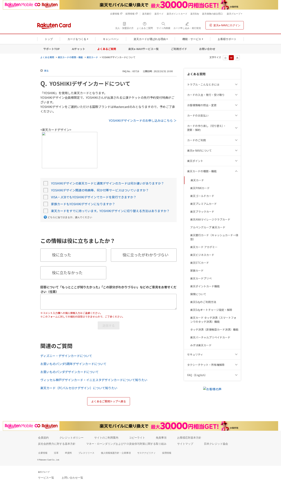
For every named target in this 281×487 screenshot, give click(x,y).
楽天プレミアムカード (203, 204)
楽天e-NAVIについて (199, 150)
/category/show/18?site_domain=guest (237, 128)
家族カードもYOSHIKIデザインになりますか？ (83, 204)
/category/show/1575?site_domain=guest (237, 115)
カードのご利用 (196, 140)
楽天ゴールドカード (202, 196)
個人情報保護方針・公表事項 (116, 453)
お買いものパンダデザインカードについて (69, 371)
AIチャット (78, 49)
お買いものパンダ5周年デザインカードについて (73, 363)
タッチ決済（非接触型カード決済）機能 (214, 329)
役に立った (61, 254)
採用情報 (166, 453)
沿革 (56, 453)
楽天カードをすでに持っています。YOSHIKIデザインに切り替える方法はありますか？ (110, 210)
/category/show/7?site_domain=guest (237, 150)
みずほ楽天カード (201, 345)
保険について (198, 294)
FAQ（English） (197, 375)
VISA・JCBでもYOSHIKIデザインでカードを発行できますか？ (93, 197)
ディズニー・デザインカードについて (66, 355)
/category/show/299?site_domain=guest (237, 354)
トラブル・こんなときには (203, 84)
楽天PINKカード (200, 188)
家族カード (197, 270)
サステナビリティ (146, 453)
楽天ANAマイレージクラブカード (210, 219)
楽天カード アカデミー (204, 247)
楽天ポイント (195, 161)
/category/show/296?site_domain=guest (237, 365)
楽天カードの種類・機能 (70, 57)
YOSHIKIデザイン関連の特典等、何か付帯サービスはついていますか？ (100, 190)
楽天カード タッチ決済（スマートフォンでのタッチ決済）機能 (213, 320)
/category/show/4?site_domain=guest (237, 161)
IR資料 (68, 453)
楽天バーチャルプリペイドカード (210, 337)
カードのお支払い (198, 115)
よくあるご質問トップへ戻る (108, 401)
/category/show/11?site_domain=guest (237, 84)
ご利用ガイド (179, 49)
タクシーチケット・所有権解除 (206, 365)
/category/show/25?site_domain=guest (237, 171)
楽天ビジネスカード (202, 255)
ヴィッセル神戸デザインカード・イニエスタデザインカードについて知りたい (93, 380)
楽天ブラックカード (202, 211)
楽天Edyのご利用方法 (203, 302)
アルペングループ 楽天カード (207, 227)
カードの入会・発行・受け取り (206, 95)
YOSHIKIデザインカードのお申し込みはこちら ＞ (143, 120)
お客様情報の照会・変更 (202, 105)
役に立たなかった (67, 272)
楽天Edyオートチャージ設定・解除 (211, 310)
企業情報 (42, 453)
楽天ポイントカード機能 (205, 286)
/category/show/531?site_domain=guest (237, 375)
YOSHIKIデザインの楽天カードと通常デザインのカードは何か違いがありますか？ (107, 183)
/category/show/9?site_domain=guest (237, 95)
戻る (46, 70)
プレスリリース (86, 453)
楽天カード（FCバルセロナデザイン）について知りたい (78, 388)
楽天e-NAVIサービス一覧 (143, 49)
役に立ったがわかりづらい (145, 254)
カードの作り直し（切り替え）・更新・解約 (206, 128)
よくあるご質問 (106, 49)
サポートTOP (51, 49)
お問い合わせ (207, 49)
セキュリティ (195, 354)
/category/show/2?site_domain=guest (237, 140)
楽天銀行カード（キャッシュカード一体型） (214, 237)
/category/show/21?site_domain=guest (237, 105)
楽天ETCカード (199, 263)
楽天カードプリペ (201, 278)
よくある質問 (47, 57)
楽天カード (92, 57)
